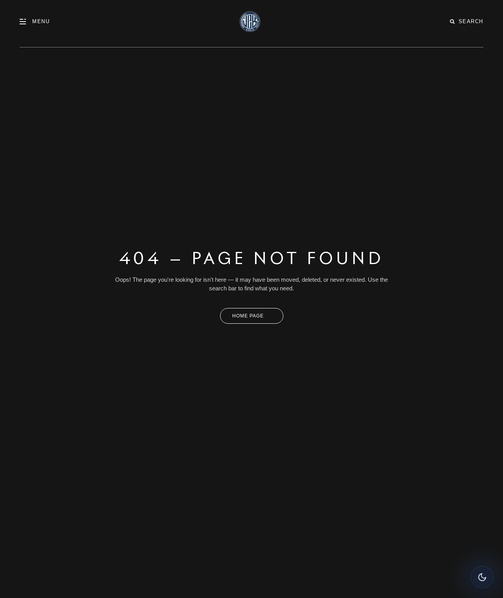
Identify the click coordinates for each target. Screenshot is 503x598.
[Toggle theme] (482, 577)
